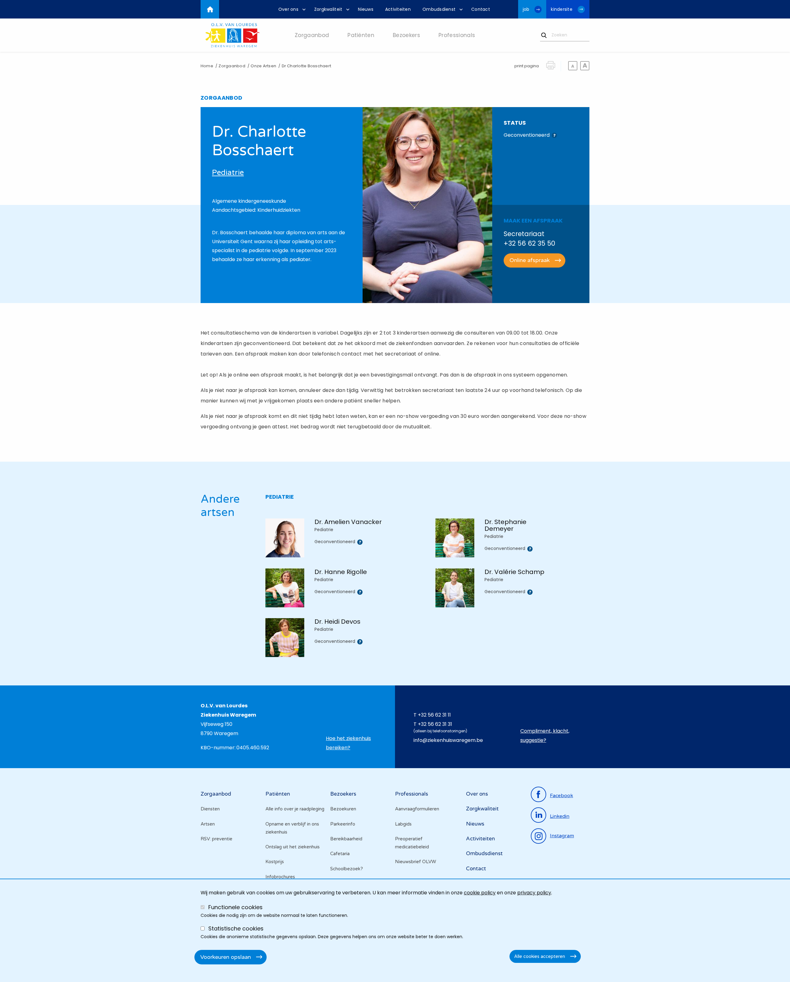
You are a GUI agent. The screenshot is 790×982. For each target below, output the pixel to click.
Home (207, 66)
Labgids (403, 824)
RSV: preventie (216, 839)
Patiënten (277, 794)
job (526, 9)
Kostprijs (274, 861)
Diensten (210, 809)
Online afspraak (529, 260)
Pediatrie (228, 172)
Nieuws (475, 824)
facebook (561, 796)
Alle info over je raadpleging (294, 809)
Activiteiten (480, 838)
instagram (562, 836)
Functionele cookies (235, 907)
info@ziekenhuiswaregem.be (448, 740)
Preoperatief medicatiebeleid (412, 843)
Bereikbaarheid (346, 839)
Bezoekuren (343, 809)
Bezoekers (343, 794)
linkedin (559, 816)
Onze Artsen (263, 66)
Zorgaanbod (231, 66)
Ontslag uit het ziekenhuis (292, 847)
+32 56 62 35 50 (529, 243)
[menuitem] (290, 9)
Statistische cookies (236, 928)
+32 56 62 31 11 (434, 714)
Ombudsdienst (484, 853)
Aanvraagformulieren (417, 809)
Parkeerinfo (342, 824)
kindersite (561, 9)
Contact (476, 868)
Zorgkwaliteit (482, 808)
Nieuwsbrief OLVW (415, 861)
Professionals (411, 794)
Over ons (477, 794)
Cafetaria (340, 853)
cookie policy (480, 892)
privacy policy (534, 892)
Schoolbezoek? (346, 869)
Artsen (208, 824)
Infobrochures (280, 877)
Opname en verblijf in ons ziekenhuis (292, 828)
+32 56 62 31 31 (435, 724)
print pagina (526, 66)
